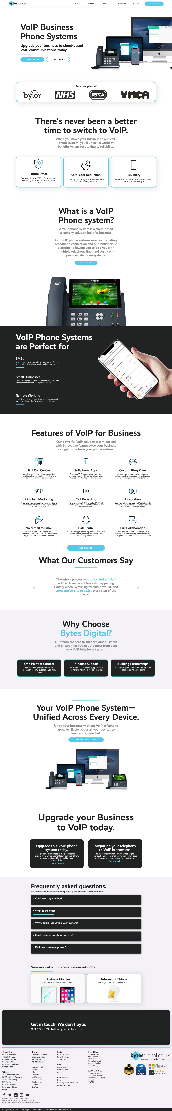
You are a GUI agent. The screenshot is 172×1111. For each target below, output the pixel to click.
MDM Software (38, 1062)
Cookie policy (13, 1099)
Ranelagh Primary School (67, 1082)
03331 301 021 (40, 1029)
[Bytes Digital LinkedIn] (16, 1095)
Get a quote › (86, 547)
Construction (62, 1054)
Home (34, 1070)
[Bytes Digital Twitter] (10, 1095)
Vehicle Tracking (38, 1059)
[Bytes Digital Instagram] (21, 1095)
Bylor (59, 1080)
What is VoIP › (58, 59)
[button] (34, 587)
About (34, 1072)
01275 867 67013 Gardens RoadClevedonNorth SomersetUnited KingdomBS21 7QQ (95, 1060)
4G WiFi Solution (9, 1057)
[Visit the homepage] (17, 3)
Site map (5, 1099)
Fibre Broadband (9, 1054)
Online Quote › (32, 59)
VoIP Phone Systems (10, 1075)
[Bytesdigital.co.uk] (142, 1055)
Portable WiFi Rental (10, 1059)
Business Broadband (10, 1064)
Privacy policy (23, 1099)
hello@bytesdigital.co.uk (66, 1029)
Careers (35, 1084)
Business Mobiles (9, 1084)
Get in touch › (115, 861)
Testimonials (37, 1082)
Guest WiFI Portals (39, 1054)
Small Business (63, 1057)
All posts (60, 1072)
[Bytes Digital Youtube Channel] (27, 1095)
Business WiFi (8, 1062)
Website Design (38, 1057)
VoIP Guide (36, 1077)
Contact (35, 1087)
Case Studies (37, 1080)
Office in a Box (8, 1089)
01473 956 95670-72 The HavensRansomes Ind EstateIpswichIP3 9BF (96, 1077)
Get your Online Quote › (86, 739)
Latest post (61, 1067)
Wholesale (36, 1075)
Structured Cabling (9, 1080)
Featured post (62, 1070)
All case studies (63, 1085)
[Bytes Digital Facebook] (4, 1095)
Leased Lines (7, 1067)
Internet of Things (9, 1087)
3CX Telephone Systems (12, 1077)
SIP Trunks (6, 1082)
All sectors (61, 1059)
